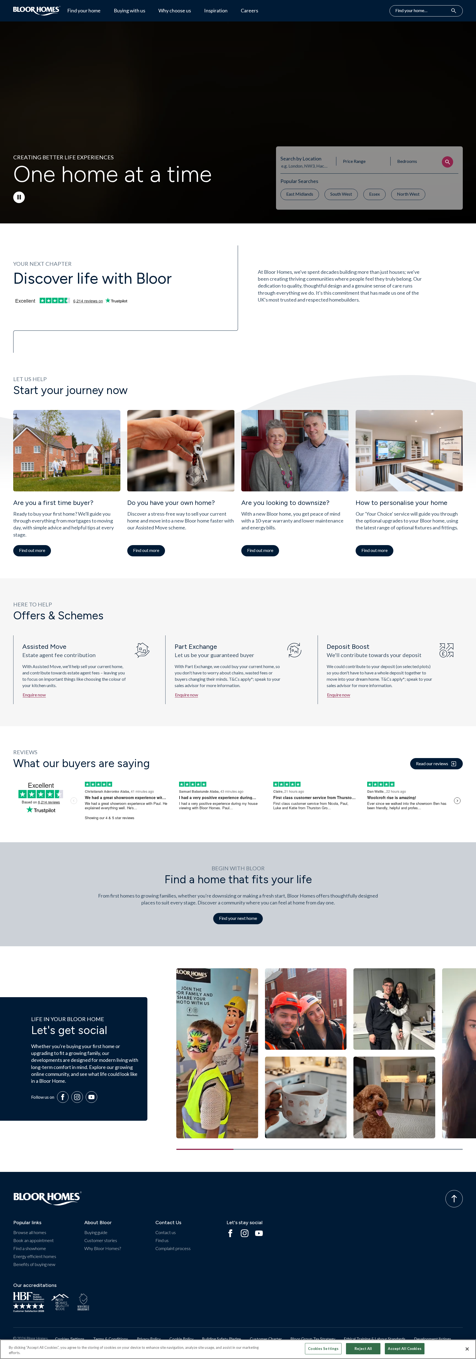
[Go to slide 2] (262, 1149)
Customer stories (100, 1240)
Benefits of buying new (34, 1264)
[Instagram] (77, 1097)
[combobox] (304, 166)
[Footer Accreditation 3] (83, 1302)
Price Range (354, 161)
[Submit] (447, 162)
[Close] (467, 1349)
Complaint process (173, 1248)
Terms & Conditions (110, 1338)
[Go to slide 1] (205, 1149)
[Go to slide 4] (376, 1149)
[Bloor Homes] (37, 10)
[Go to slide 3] (319, 1149)
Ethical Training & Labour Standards (374, 1338)
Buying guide (95, 1232)
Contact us (165, 1232)
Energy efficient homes (34, 1256)
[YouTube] (91, 1097)
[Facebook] (63, 1097)
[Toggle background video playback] (19, 197)
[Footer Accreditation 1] (28, 1302)
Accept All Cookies (404, 1348)
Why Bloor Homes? (102, 1248)
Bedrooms (407, 161)
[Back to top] (454, 1198)
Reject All (363, 1348)
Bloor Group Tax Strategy (313, 1338)
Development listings (432, 1338)
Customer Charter (266, 1338)
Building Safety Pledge (221, 1338)
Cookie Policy (181, 1338)
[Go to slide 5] (434, 1149)
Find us (162, 1240)
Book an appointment (33, 1240)
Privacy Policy (149, 1338)
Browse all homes (29, 1232)
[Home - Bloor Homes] (47, 1198)
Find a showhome (29, 1248)
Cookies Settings (69, 1339)
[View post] (217, 1053)
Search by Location (300, 158)
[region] (238, 1349)
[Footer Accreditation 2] (60, 1302)
